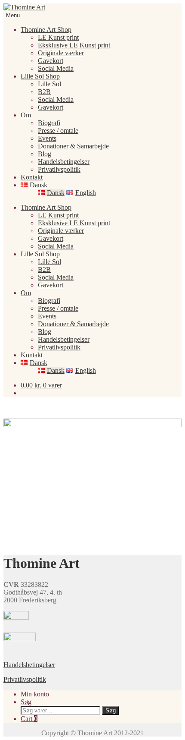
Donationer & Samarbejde (73, 146)
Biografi (49, 122)
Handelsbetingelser (63, 161)
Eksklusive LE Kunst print (74, 45)
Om (26, 115)
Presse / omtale (58, 130)
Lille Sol (49, 84)
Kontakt (32, 177)
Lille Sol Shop (40, 76)
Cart (29, 718)
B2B (44, 91)
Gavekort (50, 60)
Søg (26, 701)
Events (47, 138)
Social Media (56, 68)
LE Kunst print (58, 37)
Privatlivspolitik (59, 169)
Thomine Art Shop (46, 29)
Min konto (35, 694)
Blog (44, 153)
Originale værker (61, 53)
